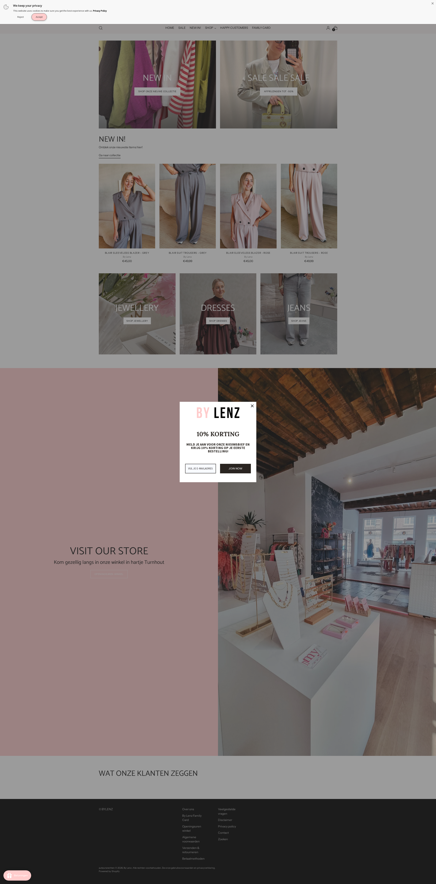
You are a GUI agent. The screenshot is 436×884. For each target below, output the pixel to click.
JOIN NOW (235, 468)
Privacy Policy (100, 10)
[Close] (252, 406)
